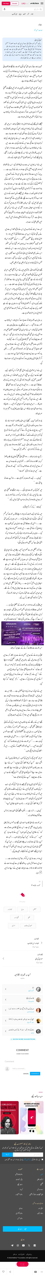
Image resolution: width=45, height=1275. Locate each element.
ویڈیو (20, 14)
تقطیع (41, 1184)
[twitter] (29, 1245)
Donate (14, 3)
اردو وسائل (40, 1189)
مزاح (22, 909)
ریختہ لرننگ (40, 1213)
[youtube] (23, 1245)
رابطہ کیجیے (20, 1184)
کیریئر (21, 1189)
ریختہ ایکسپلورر (19, 1194)
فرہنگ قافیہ (40, 1179)
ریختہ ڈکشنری (19, 1213)
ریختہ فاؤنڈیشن (19, 1174)
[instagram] (18, 1245)
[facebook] (35, 1245)
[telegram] (12, 1245)
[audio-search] (4, 9)
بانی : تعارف (19, 1179)
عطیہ (42, 1174)
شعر (28, 14)
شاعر (32, 14)
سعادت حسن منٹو (38, 30)
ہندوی (21, 1208)
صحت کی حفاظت (28, 926)
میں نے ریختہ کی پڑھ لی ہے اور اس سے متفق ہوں (22, 1159)
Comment (35, 1074)
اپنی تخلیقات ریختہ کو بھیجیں (36, 1194)
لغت (24, 14)
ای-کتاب (14, 14)
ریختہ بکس (20, 1218)
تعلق (29, 917)
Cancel (26, 1074)
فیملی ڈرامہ (16, 917)
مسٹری (13, 926)
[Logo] (34, 3)
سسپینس (34, 909)
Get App (6, 3)
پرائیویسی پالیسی (27, 1159)
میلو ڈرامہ (10, 909)
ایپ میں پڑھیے (22, 1264)
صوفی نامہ (40, 1208)
